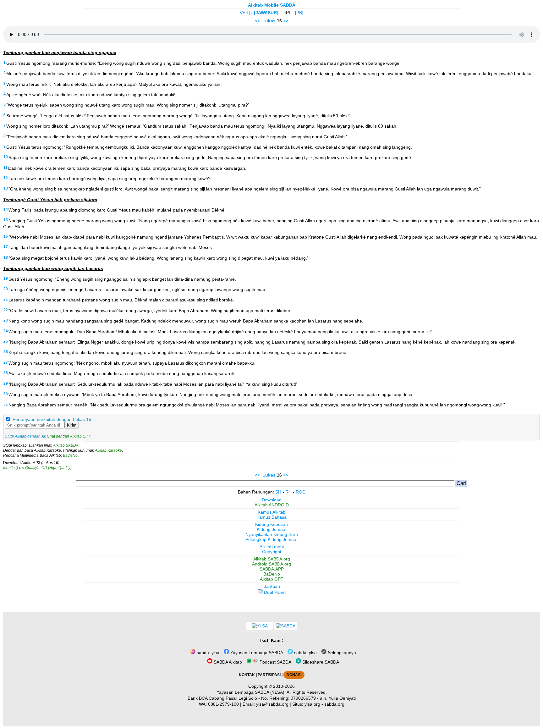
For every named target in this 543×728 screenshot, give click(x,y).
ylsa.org (312, 704)
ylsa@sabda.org (272, 704)
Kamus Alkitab (272, 512)
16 (5, 236)
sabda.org (334, 704)
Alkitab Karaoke (108, 450)
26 (5, 352)
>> (285, 20)
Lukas (269, 20)
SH (278, 491)
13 (5, 188)
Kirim (71, 425)
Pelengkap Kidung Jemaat (271, 539)
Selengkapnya (341, 652)
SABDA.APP (272, 568)
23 (5, 320)
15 (5, 220)
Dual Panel (274, 592)
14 (5, 209)
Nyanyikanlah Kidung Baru (271, 534)
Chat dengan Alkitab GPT (68, 436)
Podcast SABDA (274, 662)
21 (5, 299)
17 (5, 247)
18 (5, 257)
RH (288, 491)
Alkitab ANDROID (272, 504)
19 (5, 278)
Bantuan (271, 586)
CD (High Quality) (56, 468)
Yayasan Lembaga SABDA (256, 652)
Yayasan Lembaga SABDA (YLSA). (251, 692)
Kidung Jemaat (272, 529)
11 (5, 167)
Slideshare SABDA (320, 662)
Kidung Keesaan (271, 524)
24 (5, 331)
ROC (300, 491)
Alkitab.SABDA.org (271, 558)
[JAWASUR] (266, 12)
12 (5, 178)
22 (5, 310)
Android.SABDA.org (271, 563)
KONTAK (247, 675)
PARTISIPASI (269, 675)
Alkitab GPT (271, 579)
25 (5, 341)
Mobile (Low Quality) (20, 468)
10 (5, 157)
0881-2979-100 (223, 704)
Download (272, 499)
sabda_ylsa (207, 652)
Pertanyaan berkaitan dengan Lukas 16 (52, 419)
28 (5, 373)
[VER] (244, 12)
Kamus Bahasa (271, 517)
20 (5, 289)
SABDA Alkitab (227, 662)
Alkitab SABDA (66, 445)
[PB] (299, 12)
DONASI (294, 675)
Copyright (271, 551)
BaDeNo (70, 455)
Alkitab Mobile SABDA (271, 5)
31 (5, 404)
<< (257, 20)
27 (5, 362)
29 (5, 383)
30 (5, 394)
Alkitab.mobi (272, 546)
